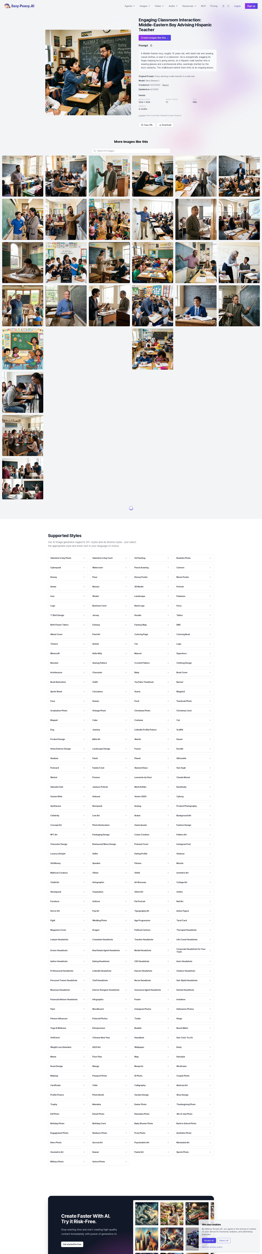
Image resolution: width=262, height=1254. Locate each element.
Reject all (223, 1240)
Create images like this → (155, 37)
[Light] (228, 6)
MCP (203, 6)
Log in (237, 6)
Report (165, 85)
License (142, 115)
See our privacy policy (212, 1247)
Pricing (213, 6)
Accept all (209, 1240)
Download (166, 125)
